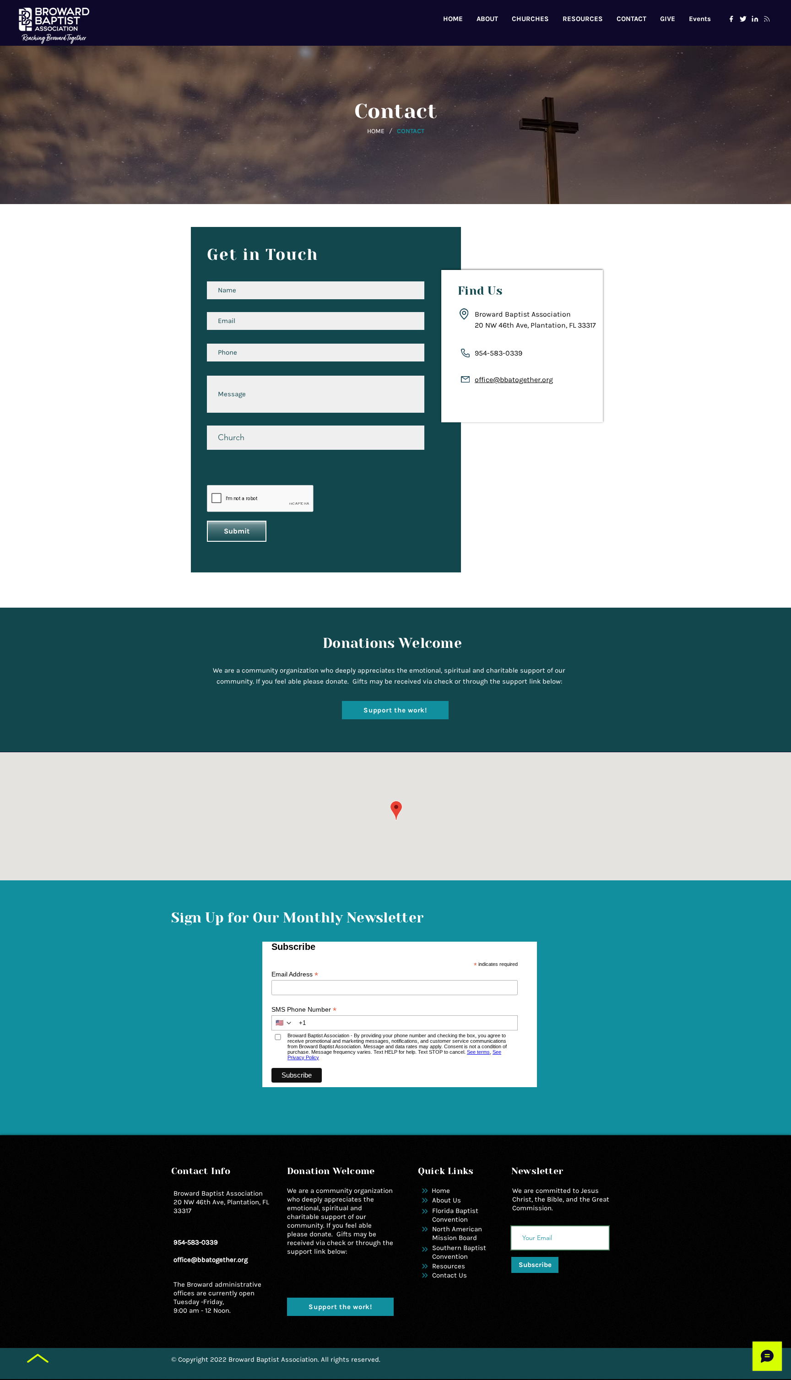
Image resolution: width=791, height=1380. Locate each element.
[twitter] (743, 18)
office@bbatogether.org (514, 379)
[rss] (766, 18)
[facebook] (731, 18)
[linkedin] (754, 18)
